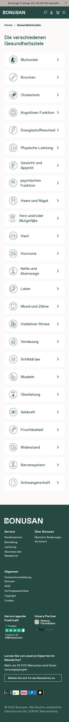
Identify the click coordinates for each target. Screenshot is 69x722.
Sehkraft (28, 412)
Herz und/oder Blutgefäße (31, 218)
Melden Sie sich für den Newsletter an (31, 678)
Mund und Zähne (35, 306)
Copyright (10, 596)
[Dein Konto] (51, 12)
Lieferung (10, 547)
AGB (7, 586)
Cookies (9, 600)
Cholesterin (30, 94)
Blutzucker (29, 59)
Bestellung (10, 542)
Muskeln (27, 376)
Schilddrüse (30, 359)
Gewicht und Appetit (31, 165)
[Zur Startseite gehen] (14, 12)
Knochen (28, 77)
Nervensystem (33, 464)
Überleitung (30, 394)
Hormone (28, 253)
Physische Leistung (37, 147)
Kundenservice (13, 537)
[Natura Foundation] (48, 622)
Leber (26, 288)
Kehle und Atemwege (29, 271)
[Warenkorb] (57, 12)
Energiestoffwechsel (38, 130)
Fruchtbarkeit (32, 429)
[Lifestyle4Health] (48, 629)
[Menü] (64, 12)
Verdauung (30, 341)
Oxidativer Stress (35, 323)
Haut (25, 235)
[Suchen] (45, 12)
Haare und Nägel (34, 200)
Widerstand (30, 447)
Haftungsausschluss (16, 591)
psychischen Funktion (30, 183)
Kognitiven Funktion (37, 112)
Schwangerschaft (35, 482)
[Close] (66, 3)
